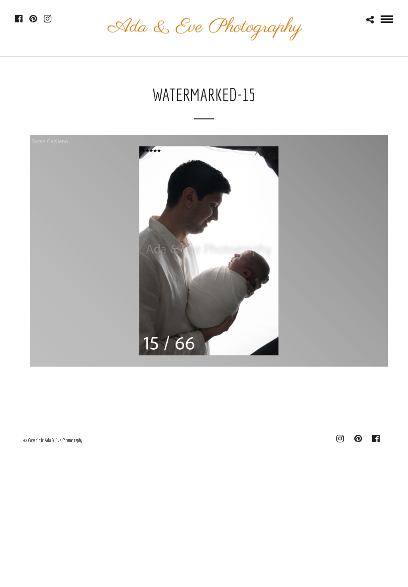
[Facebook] (18, 18)
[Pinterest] (33, 18)
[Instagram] (47, 18)
